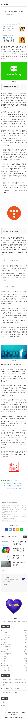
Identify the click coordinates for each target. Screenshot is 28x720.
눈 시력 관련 (7, 635)
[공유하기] (6, 494)
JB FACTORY (18, 717)
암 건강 (4, 630)
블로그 (8, 502)
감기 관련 (6, 637)
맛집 (3, 661)
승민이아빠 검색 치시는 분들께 (8, 520)
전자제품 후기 (7, 649)
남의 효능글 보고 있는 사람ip (10, 692)
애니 (3, 639)
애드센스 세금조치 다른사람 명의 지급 (9, 509)
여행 (3, 663)
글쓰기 (4, 705)
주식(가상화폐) (7, 668)
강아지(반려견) (7, 654)
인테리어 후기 (7, 646)
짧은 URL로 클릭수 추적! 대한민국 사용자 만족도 (9, 38)
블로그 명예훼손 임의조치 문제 (8, 507)
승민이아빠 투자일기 (7, 665)
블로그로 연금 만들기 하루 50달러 (12, 483)
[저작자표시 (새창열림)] (17, 494)
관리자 (4, 702)
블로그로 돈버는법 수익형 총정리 (8, 516)
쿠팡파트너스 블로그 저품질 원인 (12, 488)
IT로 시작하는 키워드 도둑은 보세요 (12, 688)
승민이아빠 (4, 4)
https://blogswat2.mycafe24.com (10, 24)
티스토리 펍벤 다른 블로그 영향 (11, 260)
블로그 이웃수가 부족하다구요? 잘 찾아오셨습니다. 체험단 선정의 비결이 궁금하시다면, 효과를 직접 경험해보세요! (9, 29)
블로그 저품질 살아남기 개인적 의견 (13, 486)
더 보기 (24, 536)
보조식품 (6, 632)
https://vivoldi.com (7, 35)
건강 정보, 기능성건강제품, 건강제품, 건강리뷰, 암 (10, 580)
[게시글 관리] (8, 494)
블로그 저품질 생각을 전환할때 (14, 11)
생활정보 (4, 502)
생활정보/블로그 (10, 14)
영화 (5, 656)
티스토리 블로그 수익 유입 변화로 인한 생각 (14, 679)
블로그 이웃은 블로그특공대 (9, 26)
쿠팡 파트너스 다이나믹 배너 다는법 (9, 514)
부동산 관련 (7, 670)
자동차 (4, 642)
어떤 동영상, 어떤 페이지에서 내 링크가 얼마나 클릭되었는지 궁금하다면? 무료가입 (9, 41)
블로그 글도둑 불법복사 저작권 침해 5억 (10, 505)
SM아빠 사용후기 (6, 644)
